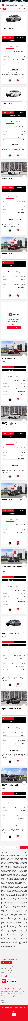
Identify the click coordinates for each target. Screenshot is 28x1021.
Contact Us (7, 962)
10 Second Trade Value (20, 37)
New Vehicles (4, 991)
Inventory (4, 989)
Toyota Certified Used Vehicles (3, 1000)
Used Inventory (3, 994)
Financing (16, 989)
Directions (22, 993)
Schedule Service (10, 992)
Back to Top (24, 848)
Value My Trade (15, 996)
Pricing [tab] (18, 46)
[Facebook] (2, 975)
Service (10, 989)
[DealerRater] (6, 975)
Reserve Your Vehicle (14, 327)
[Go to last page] (16, 847)
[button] (24, 26)
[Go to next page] (24, 8)
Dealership (24, 989)
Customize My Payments (8, 37)
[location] (27, 1)
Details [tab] (10, 46)
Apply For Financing (15, 992)
